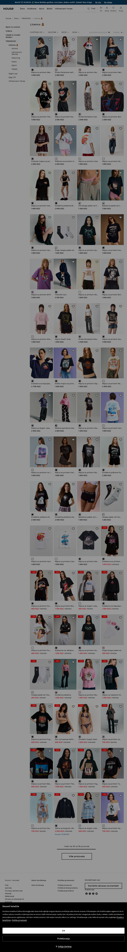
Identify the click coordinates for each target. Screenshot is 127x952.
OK (63, 930)
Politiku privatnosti (19, 920)
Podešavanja (63, 938)
